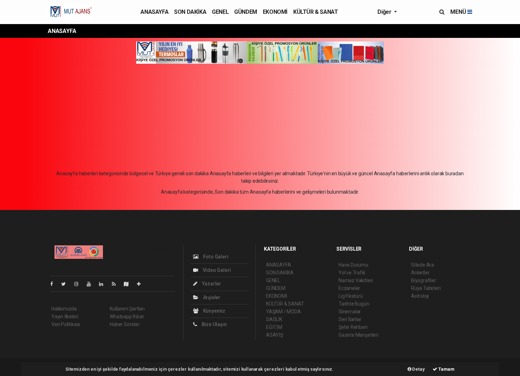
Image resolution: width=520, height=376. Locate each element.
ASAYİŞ (274, 335)
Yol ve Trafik (352, 272)
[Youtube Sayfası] (92, 284)
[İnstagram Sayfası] (79, 284)
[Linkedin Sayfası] (104, 284)
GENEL (220, 11)
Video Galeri (216, 270)
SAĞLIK (274, 319)
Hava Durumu (353, 265)
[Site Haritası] (129, 284)
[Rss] (116, 284)
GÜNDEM (245, 11)
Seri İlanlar (350, 319)
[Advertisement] (260, 116)
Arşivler (211, 297)
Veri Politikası (65, 324)
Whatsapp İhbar (127, 316)
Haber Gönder (125, 324)
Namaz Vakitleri (356, 280)
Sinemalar (350, 311)
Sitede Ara (422, 265)
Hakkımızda (64, 309)
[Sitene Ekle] (141, 284)
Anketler (420, 272)
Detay (418, 369)
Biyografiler (423, 280)
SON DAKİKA (190, 11)
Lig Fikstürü (351, 296)
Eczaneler (349, 288)
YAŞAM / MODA (283, 311)
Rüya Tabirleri (425, 288)
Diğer (385, 11)
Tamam (446, 369)
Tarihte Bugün (354, 304)
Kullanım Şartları (127, 309)
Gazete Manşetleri (359, 335)
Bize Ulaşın (214, 324)
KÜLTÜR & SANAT (315, 11)
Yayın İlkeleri (64, 316)
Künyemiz (213, 311)
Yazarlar (211, 283)
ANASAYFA (154, 11)
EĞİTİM (274, 327)
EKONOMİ (275, 11)
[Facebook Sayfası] (54, 284)
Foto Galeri (215, 257)
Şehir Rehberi (353, 327)
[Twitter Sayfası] (66, 284)
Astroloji (420, 296)
